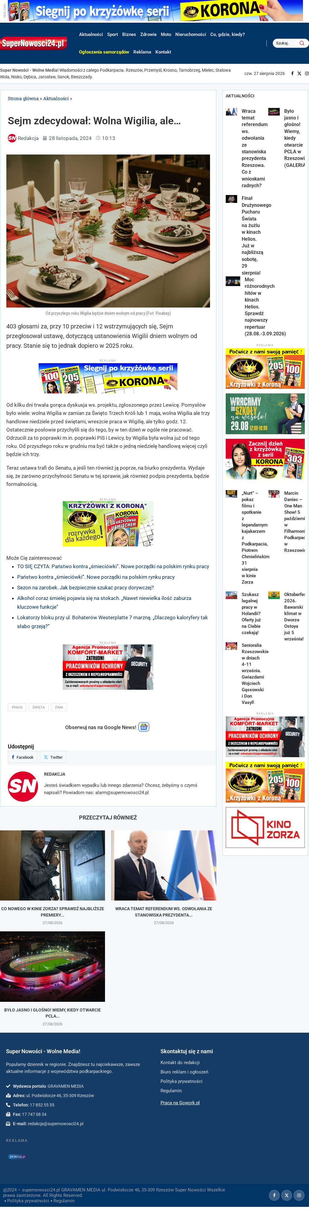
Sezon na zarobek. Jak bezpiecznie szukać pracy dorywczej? (85, 588)
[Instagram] (307, 73)
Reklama (142, 52)
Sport (112, 34)
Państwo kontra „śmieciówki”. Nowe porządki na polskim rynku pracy (96, 577)
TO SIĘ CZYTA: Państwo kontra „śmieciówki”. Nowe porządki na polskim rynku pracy (113, 566)
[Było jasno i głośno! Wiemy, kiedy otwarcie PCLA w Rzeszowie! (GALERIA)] (52, 966)
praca (17, 707)
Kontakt (163, 52)
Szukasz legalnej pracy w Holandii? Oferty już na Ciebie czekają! (251, 613)
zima (59, 707)
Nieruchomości (190, 34)
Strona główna (23, 98)
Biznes (129, 34)
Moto (166, 34)
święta (39, 707)
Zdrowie (148, 34)
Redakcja (54, 774)
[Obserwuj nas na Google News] (143, 730)
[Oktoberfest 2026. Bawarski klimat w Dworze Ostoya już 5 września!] (274, 595)
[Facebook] (292, 73)
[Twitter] (299, 73)
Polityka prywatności (28, 1201)
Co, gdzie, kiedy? (227, 34)
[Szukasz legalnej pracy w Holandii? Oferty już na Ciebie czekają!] (231, 595)
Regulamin (64, 1201)
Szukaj (302, 43)
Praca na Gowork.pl (180, 1103)
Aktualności (91, 34)
